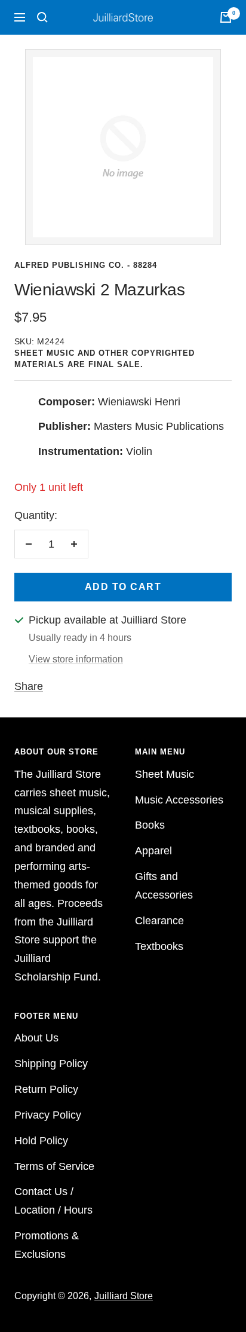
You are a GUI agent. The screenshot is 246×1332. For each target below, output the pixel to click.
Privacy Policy (47, 1115)
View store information (76, 659)
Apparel (153, 851)
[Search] (42, 17)
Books (150, 825)
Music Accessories (179, 800)
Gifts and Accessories (164, 885)
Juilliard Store (123, 1296)
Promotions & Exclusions (46, 1245)
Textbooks (159, 946)
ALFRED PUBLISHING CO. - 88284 (85, 265)
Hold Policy (41, 1141)
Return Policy (46, 1089)
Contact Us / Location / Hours (53, 1201)
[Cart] (226, 17)
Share (28, 686)
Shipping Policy (51, 1064)
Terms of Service (54, 1166)
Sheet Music (164, 774)
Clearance (159, 921)
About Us (36, 1038)
